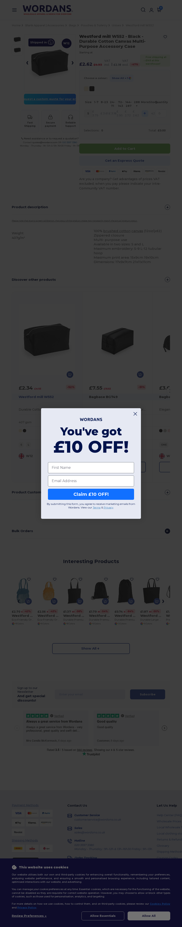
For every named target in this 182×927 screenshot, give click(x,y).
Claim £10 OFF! (91, 494)
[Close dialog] (135, 414)
